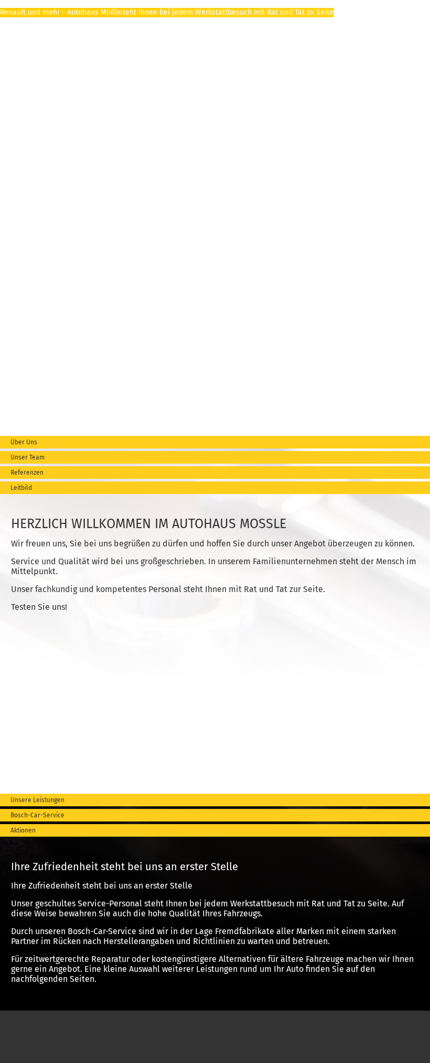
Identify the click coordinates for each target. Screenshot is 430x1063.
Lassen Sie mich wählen (47, 1048)
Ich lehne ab (352, 1048)
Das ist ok (399, 1048)
